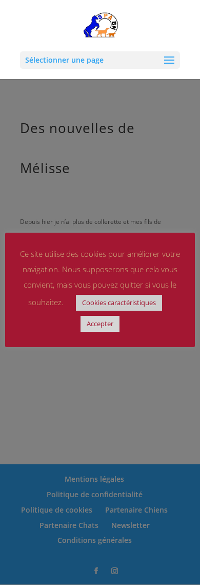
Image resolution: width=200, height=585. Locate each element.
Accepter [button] (100, 323)
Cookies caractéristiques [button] (119, 302)
